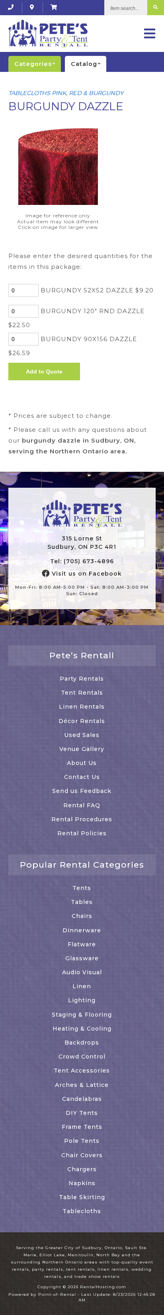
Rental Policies (82, 833)
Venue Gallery (81, 749)
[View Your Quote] (54, 7)
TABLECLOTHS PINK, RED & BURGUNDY (65, 93)
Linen (81, 986)
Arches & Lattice (82, 1085)
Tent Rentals (82, 692)
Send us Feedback (81, 791)
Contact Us (82, 777)
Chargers (82, 1169)
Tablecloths (81, 1211)
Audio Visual (82, 972)
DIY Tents (82, 1112)
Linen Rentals (82, 706)
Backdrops (81, 1042)
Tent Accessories (82, 1070)
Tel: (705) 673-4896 (82, 561)
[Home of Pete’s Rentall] (81, 514)
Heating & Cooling (82, 1028)
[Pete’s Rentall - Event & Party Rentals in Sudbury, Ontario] (48, 34)
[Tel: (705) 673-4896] (11, 7)
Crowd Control (82, 1056)
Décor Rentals (82, 721)
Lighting (82, 1000)
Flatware (82, 944)
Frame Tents (82, 1126)
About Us (82, 763)
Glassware (82, 958)
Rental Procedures (81, 819)
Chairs (82, 916)
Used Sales (82, 735)
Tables (82, 902)
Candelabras (82, 1098)
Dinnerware (81, 930)
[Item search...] (155, 7)
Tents (81, 888)
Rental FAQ (81, 805)
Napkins (82, 1183)
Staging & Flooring (82, 1014)
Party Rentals (82, 678)
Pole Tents (82, 1140)
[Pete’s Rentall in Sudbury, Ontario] (32, 7)
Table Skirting (82, 1197)
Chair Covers (82, 1155)
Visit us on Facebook (86, 573)
